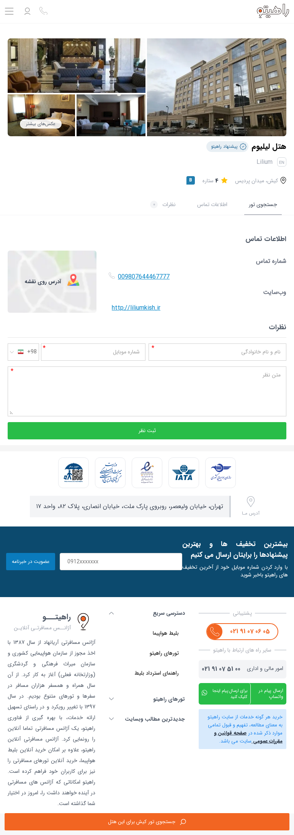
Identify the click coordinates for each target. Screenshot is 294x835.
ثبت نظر (147, 431)
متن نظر (272, 375)
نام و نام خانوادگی (261, 352)
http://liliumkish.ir (136, 308)
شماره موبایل (126, 352)
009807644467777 (144, 277)
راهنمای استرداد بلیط (156, 673)
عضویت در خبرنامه (30, 562)
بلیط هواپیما (166, 633)
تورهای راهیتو (164, 653)
